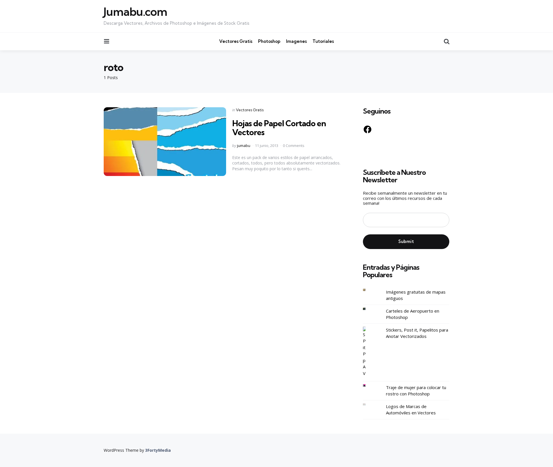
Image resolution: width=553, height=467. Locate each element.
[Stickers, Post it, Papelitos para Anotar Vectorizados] (368, 352)
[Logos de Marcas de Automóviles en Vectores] (368, 404)
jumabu (243, 145)
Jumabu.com (135, 12)
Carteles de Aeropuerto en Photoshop (412, 314)
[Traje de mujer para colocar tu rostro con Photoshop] (368, 385)
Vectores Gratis (235, 41)
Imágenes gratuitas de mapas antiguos (416, 295)
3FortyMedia (158, 450)
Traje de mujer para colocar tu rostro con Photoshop (416, 390)
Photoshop (269, 41)
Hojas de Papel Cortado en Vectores (279, 127)
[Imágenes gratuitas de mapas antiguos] (368, 290)
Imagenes (296, 41)
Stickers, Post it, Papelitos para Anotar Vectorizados (417, 333)
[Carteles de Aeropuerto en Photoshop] (368, 309)
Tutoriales (323, 41)
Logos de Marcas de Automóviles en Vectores (411, 409)
